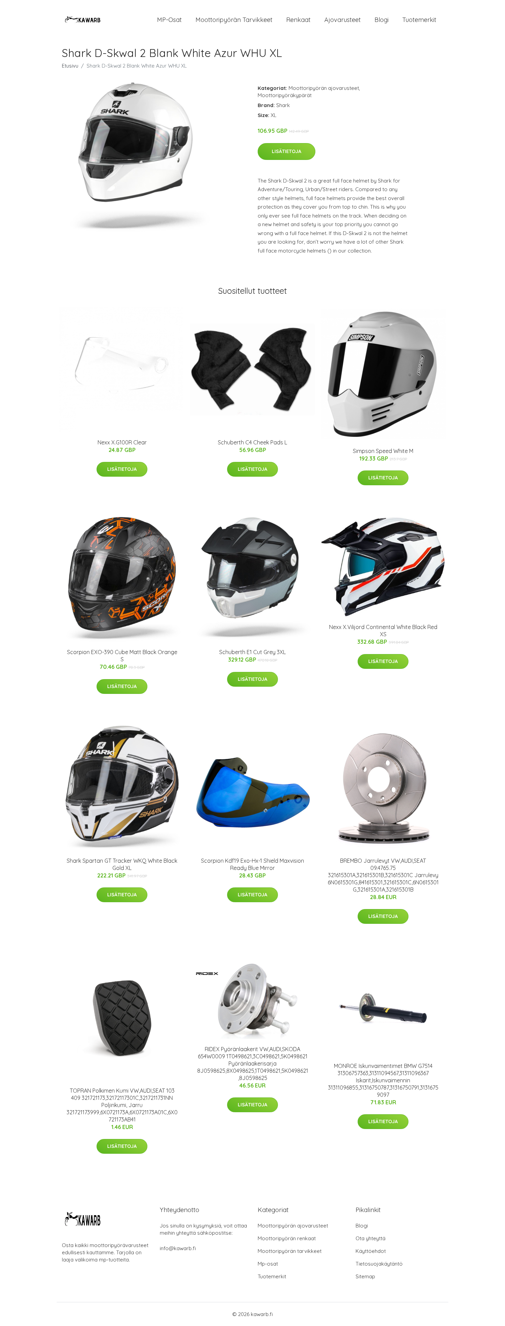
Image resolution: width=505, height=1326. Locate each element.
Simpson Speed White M (383, 450)
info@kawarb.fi (178, 1248)
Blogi (381, 20)
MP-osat (169, 20)
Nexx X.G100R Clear (122, 442)
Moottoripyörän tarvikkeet (233, 20)
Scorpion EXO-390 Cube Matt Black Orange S (122, 656)
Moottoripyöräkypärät (285, 95)
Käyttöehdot (371, 1251)
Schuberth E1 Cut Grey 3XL (252, 652)
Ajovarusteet (342, 20)
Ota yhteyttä (370, 1238)
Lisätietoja (286, 151)
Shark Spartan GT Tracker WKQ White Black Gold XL (122, 864)
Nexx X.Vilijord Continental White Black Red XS (383, 631)
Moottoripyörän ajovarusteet (324, 88)
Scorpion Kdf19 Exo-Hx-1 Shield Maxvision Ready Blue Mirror (252, 864)
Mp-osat (268, 1263)
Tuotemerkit (419, 20)
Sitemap (365, 1276)
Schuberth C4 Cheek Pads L (252, 442)
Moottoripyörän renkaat (287, 1238)
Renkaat (298, 20)
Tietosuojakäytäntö (379, 1263)
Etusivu (70, 65)
